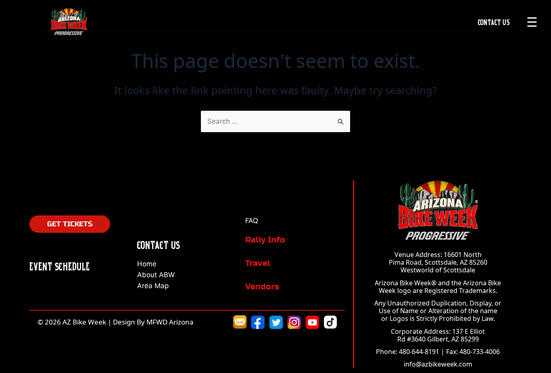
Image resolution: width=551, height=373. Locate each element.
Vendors (262, 287)
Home (147, 264)
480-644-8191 (419, 351)
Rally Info (265, 240)
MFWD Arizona (170, 322)
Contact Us (494, 22)
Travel (257, 263)
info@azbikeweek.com (438, 364)
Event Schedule (59, 266)
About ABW (156, 275)
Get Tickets (69, 224)
